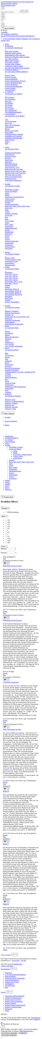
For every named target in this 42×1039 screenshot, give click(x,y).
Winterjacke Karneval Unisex (12, 566)
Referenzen (8, 1009)
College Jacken (18, 456)
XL (8, 536)
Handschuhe (13, 469)
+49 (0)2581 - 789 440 (18, 960)
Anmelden (4, 32)
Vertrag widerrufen (7, 966)
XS (8, 528)
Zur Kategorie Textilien (12, 186)
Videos (7, 1011)
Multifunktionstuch (15, 471)
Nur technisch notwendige (9, 1033)
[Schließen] (1, 1037)
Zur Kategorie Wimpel (12, 254)
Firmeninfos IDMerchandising (14, 996)
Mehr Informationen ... (27, 1031)
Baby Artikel (13, 467)
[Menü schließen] (6, 96)
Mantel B (6, 791)
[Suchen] (22, 11)
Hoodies (11, 460)
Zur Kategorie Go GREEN (13, 94)
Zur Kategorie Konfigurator (14, 48)
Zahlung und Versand (12, 982)
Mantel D (6, 904)
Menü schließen (9, 28)
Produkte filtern (8, 497)
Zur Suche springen (24, 2)
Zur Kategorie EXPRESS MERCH (16, 72)
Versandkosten (35, 1018)
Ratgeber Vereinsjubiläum (13, 1007)
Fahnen (7, 482)
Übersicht (4, 36)
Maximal (8, 553)
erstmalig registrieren (10, 34)
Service (3, 992)
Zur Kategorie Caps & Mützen (15, 116)
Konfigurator (9, 436)
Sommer (7, 484)
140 (8, 522)
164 (8, 526)
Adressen (23, 36)
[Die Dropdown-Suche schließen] (27, 11)
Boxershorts (13, 478)
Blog (6, 987)
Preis (3, 546)
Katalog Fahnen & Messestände (15, 1005)
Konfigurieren (23, 1033)
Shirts (11, 464)
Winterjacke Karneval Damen (12, 620)
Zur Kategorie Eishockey (13, 396)
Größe (4, 516)
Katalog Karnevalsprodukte (14, 1001)
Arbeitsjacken (17, 458)
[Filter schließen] (1, 506)
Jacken (15, 451)
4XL (8, 542)
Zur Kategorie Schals (12, 149)
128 (8, 520)
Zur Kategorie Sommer (12, 307)
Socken (11, 477)
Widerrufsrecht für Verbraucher (15, 978)
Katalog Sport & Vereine (13, 1000)
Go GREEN (9, 440)
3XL (8, 540)
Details (5, 611)
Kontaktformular (17, 964)
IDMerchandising (13, 512)
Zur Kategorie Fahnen (12, 269)
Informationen (5, 969)
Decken (11, 473)
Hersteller (5, 508)
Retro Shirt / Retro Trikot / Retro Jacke (21, 462)
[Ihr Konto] (3, 24)
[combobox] (10, 12)
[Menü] (3, 8)
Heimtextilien (13, 475)
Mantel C (6, 844)
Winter (7, 486)
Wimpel (7, 480)
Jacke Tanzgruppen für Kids (12, 729)
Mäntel (15, 453)
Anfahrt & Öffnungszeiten (13, 998)
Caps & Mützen (10, 442)
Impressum (8, 973)
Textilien (7, 445)
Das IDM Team (10, 985)
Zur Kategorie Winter (12, 328)
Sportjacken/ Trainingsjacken (22, 454)
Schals (7, 443)
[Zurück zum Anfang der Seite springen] (3, 1026)
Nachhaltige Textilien (16, 447)
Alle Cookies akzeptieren (9, 1035)
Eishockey (8, 489)
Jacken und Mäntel (15, 449)
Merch (7, 488)
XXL (9, 538)
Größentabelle (9, 984)
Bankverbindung (10, 976)
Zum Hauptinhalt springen (9, 2)
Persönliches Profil (13, 36)
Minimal (8, 549)
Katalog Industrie (10, 1003)
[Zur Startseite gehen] (8, 5)
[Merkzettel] (2, 22)
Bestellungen (30, 36)
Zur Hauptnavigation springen (17, 2)
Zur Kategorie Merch (12, 350)
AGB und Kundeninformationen (15, 974)
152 (8, 524)
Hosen (11, 465)
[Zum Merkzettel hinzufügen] (6, 563)
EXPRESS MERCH (11, 438)
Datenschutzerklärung (12, 980)
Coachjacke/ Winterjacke (11, 682)
